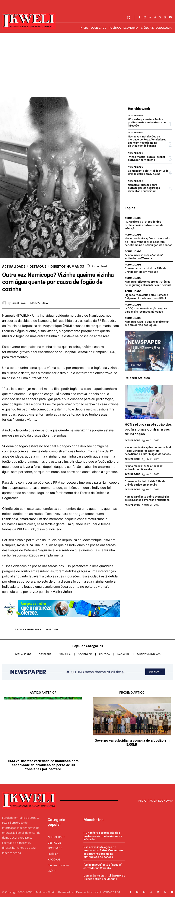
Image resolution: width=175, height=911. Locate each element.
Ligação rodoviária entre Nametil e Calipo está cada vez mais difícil (146, 296)
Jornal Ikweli (19, 302)
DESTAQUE (37, 266)
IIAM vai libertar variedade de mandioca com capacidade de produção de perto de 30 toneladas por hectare (43, 765)
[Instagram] (144, 17)
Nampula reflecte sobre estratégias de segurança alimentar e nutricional (144, 188)
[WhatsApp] (165, 17)
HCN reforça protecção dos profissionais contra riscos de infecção (147, 122)
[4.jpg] (61, 621)
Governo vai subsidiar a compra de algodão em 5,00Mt (132, 742)
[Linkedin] (149, 17)
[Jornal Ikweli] (4, 303)
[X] (160, 17)
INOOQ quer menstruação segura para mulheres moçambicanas (146, 310)
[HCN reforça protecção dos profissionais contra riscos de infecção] (149, 402)
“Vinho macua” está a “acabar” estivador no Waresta (147, 158)
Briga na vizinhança (28, 629)
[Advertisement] (87, 65)
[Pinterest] (106, 302)
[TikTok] (155, 17)
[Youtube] (170, 17)
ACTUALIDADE (13, 266)
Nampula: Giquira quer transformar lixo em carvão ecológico (147, 323)
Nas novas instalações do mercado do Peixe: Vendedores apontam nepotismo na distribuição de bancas (147, 141)
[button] (128, 17)
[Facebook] (139, 17)
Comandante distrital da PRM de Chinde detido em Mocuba (148, 172)
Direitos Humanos (67, 266)
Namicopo (51, 629)
